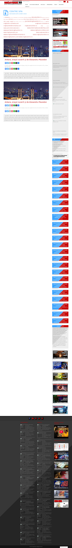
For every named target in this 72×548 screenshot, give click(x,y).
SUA (42, 21)
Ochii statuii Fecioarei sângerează (46, 478)
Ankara (37, 73)
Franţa (19, 19)
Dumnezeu (43, 17)
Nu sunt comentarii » (29, 77)
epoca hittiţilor (38, 74)
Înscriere (61, 4)
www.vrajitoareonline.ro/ (41, 34)
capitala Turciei (45, 115)
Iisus (38, 19)
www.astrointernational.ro (11, 28)
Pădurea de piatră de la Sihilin (29, 493)
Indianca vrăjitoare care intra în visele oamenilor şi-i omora (47, 455)
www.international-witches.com (38, 28)
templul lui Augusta (10, 77)
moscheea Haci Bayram (29, 76)
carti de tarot (11, 17)
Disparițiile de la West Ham (30, 532)
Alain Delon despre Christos (58, 144)
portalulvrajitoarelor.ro (33, 21)
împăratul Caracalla (44, 117)
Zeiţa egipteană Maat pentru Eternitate (46, 425)
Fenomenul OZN (15, 19)
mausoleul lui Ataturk (21, 76)
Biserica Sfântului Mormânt (47, 513)
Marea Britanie (16, 21)
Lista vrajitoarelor (34, 4)
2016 (4, 17)
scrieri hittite (43, 118)
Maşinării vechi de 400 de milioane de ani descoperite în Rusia (30, 485)
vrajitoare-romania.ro (42, 23)
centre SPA (9, 74)
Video (55, 4)
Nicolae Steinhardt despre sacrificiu (60, 148)
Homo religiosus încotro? (47, 520)
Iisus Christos (40, 19)
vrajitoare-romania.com (11, 23)
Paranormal (49, 4)
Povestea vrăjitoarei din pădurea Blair (46, 500)
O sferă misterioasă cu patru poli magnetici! (46, 485)
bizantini (43, 73)
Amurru (44, 440)
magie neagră (9, 21)
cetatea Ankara (14, 74)
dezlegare (29, 17)
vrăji (42, 25)
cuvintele (19, 17)
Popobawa (44, 432)
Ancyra (27, 73)
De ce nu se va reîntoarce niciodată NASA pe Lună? (59, 131)
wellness (17, 77)
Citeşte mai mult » (40, 430)
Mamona (44, 447)
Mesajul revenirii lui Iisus (47, 470)
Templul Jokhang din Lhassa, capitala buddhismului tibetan (46, 528)
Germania (22, 19)
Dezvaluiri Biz (61, 139)
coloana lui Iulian (21, 74)
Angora (30, 73)
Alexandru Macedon (22, 73)
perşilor (39, 76)
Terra (44, 21)
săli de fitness (43, 76)
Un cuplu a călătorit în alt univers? (30, 509)
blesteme (7, 17)
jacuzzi (15, 76)
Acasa (26, 4)
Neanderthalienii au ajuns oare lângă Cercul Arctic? (47, 492)
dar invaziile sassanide (31, 74)
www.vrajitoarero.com (11, 37)
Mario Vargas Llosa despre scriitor (59, 150)
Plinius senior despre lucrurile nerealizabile (46, 507)
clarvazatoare (16, 17)
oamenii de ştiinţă (21, 21)
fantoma (7, 19)
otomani (35, 76)
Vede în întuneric (28, 517)
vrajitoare (47, 21)
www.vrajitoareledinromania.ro (14, 34)
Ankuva (40, 73)
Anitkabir (33, 73)
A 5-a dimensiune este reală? (57, 114)
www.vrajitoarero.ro (26, 37)
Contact (27, 6)
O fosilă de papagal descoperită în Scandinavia (30, 469)
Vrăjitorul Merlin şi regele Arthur (47, 463)
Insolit (22, 77)
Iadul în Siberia (28, 538)
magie (44, 19)
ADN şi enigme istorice (56, 63)
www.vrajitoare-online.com (40, 30)
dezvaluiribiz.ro (36, 17)
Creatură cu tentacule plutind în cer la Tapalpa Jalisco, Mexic (29, 461)
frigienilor (42, 74)
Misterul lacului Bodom (56, 80)
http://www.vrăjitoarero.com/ (30, 19)
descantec (22, 17)
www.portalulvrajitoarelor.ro (13, 30)
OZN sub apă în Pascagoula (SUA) (30, 525)
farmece (11, 19)
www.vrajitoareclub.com (11, 32)
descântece (26, 17)
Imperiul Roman (11, 76)
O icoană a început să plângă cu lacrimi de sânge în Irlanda (47, 536)
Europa (46, 17)
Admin (8, 73)
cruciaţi (25, 74)
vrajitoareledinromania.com (12, 26)
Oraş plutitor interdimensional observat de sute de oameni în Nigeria (30, 478)
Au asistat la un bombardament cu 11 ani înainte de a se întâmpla (30, 501)
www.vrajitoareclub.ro (42, 32)
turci (14, 77)
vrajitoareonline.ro (31, 26)
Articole (43, 4)
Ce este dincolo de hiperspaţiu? (58, 97)
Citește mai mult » (56, 67)
